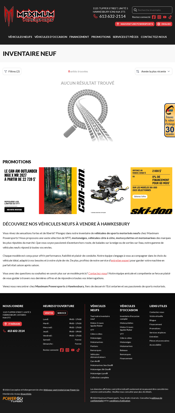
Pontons (94, 346)
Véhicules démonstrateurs (98, 355)
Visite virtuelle (156, 316)
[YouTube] (165, 17)
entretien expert (120, 260)
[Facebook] (154, 17)
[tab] (49, 313)
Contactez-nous (154, 36)
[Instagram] (159, 17)
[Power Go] (41, 399)
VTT (92, 330)
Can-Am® (95, 361)
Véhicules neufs (20, 36)
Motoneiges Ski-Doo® (100, 369)
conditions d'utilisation (119, 400)
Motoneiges (96, 338)
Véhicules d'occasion (51, 36)
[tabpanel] (62, 331)
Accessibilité (155, 345)
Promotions (101, 36)
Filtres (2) (14, 71)
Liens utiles (158, 306)
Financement (79, 36)
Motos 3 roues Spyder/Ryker (97, 324)
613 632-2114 (112, 16)
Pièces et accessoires (159, 340)
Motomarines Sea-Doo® (101, 365)
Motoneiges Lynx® (99, 373)
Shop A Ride (26, 394)
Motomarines (96, 342)
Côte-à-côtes (96, 334)
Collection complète (99, 377)
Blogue (153, 320)
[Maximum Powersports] (29, 16)
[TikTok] (170, 17)
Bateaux (123, 350)
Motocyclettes (126, 323)
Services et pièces (125, 36)
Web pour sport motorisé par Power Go (61, 389)
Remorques (95, 350)
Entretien (154, 336)
